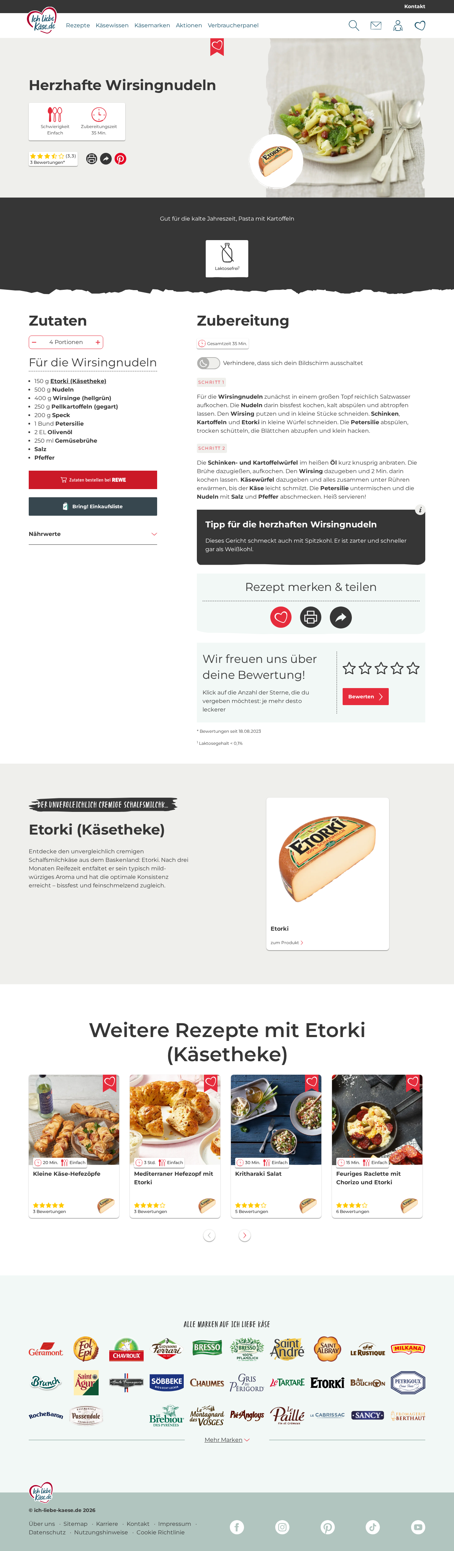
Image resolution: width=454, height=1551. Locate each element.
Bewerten (361, 696)
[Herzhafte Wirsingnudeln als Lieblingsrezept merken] (217, 47)
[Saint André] (287, 1349)
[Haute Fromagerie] (126, 1382)
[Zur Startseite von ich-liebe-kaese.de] (41, 20)
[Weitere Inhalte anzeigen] (245, 1235)
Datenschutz (48, 1532)
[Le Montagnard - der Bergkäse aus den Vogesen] (207, 1415)
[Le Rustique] (367, 1349)
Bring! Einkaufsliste (97, 506)
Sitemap (76, 1523)
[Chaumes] (207, 1383)
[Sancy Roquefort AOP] (367, 1415)
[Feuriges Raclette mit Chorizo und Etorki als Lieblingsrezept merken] (413, 1083)
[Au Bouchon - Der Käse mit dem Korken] (367, 1382)
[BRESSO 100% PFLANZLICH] (247, 1349)
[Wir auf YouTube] (418, 1528)
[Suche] (354, 25)
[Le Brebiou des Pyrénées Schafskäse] (166, 1415)
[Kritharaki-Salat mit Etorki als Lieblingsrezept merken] (312, 1083)
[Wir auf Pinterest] (328, 1528)
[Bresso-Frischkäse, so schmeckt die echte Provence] (207, 1349)
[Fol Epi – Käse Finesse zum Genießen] (86, 1349)
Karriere (108, 1523)
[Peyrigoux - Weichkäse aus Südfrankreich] (408, 1382)
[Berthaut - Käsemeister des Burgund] (408, 1415)
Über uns (42, 1523)
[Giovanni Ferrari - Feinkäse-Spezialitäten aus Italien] (166, 1349)
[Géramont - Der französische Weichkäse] (46, 1349)
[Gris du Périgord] (247, 1383)
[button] (106, 159)
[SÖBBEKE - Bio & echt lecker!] (166, 1383)
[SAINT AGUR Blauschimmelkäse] (86, 1382)
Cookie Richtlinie (161, 1532)
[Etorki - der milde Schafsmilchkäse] (327, 1382)
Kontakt (414, 6)
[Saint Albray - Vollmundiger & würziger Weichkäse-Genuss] (327, 1349)
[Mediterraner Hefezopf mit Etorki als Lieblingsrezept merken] (210, 1083)
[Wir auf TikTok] (373, 1528)
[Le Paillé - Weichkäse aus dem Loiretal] (287, 1415)
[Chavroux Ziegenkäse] (126, 1349)
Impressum (175, 1523)
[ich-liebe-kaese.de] (41, 1492)
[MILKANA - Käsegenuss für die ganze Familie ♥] (408, 1349)
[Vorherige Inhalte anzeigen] (209, 1235)
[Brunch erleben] (46, 1383)
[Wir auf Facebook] (237, 1528)
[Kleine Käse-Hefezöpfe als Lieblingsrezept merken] (109, 1083)
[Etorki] (275, 161)
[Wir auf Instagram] (282, 1528)
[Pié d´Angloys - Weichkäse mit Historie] (247, 1415)
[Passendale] (86, 1415)
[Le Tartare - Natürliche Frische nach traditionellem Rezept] (287, 1383)
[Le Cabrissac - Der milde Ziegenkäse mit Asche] (327, 1415)
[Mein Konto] (398, 25)
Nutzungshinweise (101, 1532)
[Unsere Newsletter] (376, 25)
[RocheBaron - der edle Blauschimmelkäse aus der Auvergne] (46, 1415)
